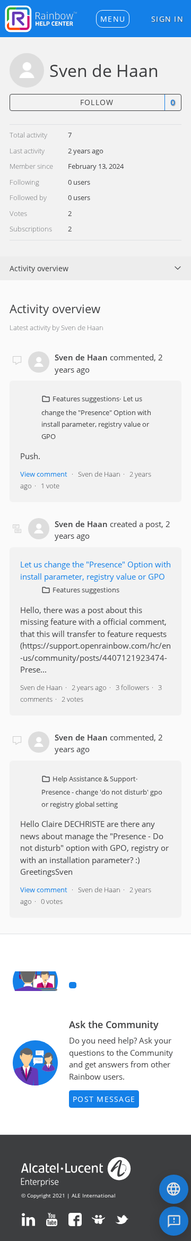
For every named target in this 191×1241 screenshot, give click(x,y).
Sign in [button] (167, 19)
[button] (112, 19)
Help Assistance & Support (94, 778)
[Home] (41, 17)
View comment (43, 474)
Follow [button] (97, 102)
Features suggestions (86, 398)
